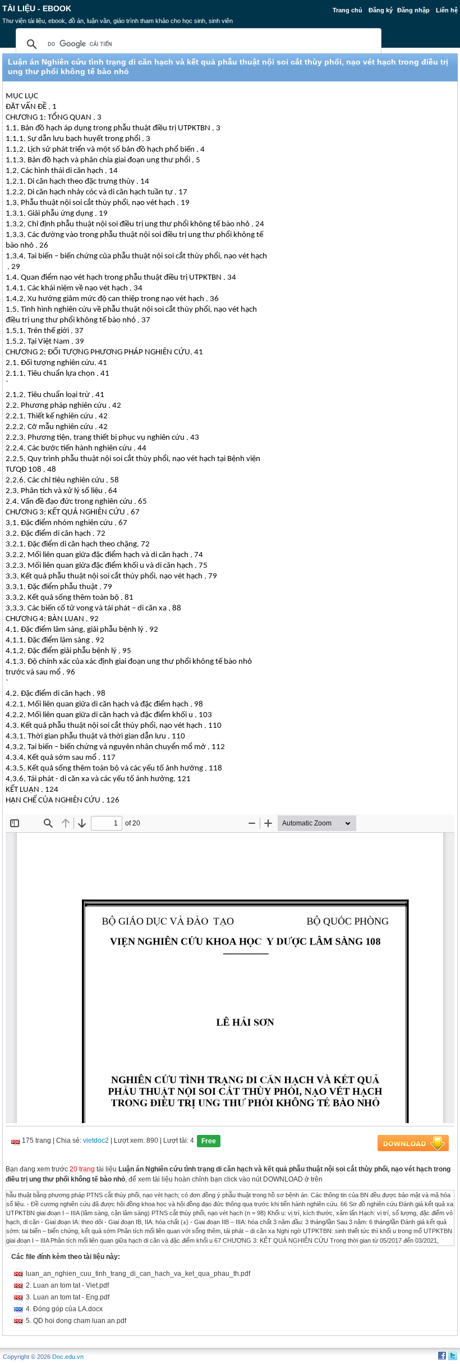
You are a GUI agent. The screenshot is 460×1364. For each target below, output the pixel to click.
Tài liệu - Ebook (36, 8)
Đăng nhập (413, 10)
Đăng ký (381, 10)
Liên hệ (447, 10)
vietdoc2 (96, 1140)
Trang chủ (347, 10)
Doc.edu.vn (68, 1356)
